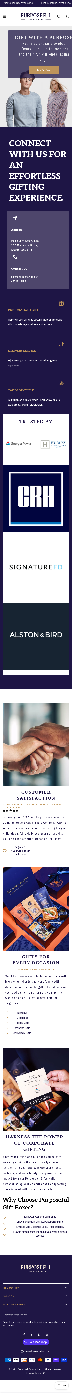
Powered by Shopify (35, 1373)
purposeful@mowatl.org (24, 277)
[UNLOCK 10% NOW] (67, 1314)
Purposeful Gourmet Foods (30, 1369)
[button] (58, 16)
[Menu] (4, 16)
